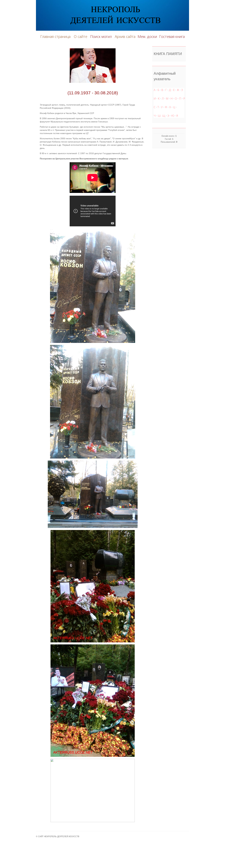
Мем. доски (147, 36)
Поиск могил (101, 36)
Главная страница (55, 36)
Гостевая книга (172, 36)
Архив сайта (125, 36)
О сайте (81, 36)
